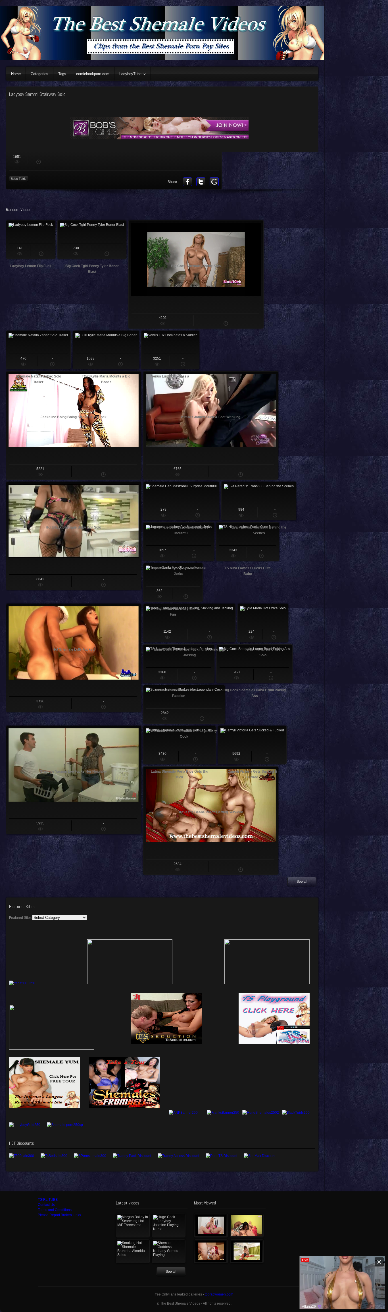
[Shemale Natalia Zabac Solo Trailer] (38, 350)
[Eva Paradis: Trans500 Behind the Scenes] (259, 501)
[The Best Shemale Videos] (165, 59)
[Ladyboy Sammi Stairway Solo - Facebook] (187, 181)
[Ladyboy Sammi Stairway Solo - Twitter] (200, 181)
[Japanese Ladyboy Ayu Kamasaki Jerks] (178, 542)
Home (16, 74)
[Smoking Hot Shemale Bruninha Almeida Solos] (132, 1251)
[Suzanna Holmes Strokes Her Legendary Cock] (184, 704)
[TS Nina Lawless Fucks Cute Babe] (247, 542)
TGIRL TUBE (48, 1200)
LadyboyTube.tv (132, 74)
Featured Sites (20, 918)
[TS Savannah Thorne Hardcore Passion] (178, 664)
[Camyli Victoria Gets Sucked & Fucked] (252, 745)
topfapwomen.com (219, 1294)
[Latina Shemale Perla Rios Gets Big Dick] (179, 745)
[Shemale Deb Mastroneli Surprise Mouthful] (181, 501)
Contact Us (46, 1205)
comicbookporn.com (92, 74)
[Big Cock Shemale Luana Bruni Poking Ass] (254, 664)
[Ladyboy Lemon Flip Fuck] (30, 239)
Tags (62, 74)
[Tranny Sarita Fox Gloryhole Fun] (173, 582)
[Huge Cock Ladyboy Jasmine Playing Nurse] (168, 1225)
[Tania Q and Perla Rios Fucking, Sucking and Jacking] (189, 623)
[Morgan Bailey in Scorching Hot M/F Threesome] (132, 1225)
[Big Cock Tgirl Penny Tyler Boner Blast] (92, 239)
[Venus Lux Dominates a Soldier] (170, 350)
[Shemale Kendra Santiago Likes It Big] (246, 1251)
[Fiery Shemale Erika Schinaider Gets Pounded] (211, 1251)
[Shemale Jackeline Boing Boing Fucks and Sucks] (246, 1225)
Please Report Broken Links (59, 1215)
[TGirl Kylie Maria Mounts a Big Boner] (106, 350)
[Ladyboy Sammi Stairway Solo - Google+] (214, 181)
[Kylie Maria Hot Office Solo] (263, 623)
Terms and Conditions (55, 1210)
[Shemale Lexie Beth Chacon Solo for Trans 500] (211, 1225)
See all (302, 882)
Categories (39, 74)
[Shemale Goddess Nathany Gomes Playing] (168, 1251)
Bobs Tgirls (18, 178)
